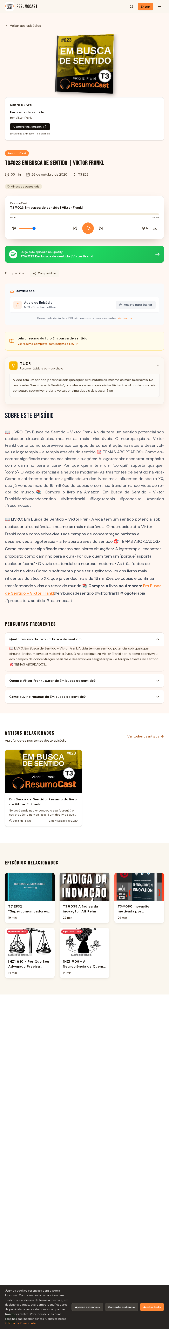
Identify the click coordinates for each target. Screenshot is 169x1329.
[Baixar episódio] (155, 228)
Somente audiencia (121, 1307)
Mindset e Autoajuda (25, 186)
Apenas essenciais (87, 1307)
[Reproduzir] (88, 228)
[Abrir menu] (159, 6)
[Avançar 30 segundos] (100, 228)
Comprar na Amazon (27, 127)
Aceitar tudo (152, 1307)
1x (147, 228)
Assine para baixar (138, 304)
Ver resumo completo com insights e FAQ (46, 344)
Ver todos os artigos (143, 736)
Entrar (145, 6)
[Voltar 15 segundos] (75, 228)
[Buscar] (131, 6)
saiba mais (43, 133)
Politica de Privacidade (20, 1323)
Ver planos (125, 318)
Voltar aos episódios (25, 25)
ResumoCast (16, 153)
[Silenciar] (14, 228)
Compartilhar (47, 273)
